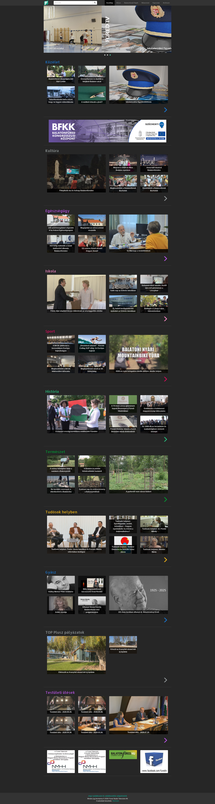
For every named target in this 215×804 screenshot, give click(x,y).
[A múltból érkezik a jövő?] (92, 106)
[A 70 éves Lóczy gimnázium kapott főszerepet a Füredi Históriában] (123, 414)
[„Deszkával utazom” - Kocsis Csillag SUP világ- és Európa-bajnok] (92, 354)
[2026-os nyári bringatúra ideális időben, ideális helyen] (138, 375)
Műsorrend (145, 3)
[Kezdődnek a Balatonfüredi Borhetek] (154, 194)
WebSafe (115, 801)
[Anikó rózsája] (61, 616)
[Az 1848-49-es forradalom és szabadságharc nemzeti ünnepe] (154, 435)
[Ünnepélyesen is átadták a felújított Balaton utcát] (92, 85)
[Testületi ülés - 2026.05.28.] (92, 715)
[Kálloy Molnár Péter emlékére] (61, 595)
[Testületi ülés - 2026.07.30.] (138, 736)
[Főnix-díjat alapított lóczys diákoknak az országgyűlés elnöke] (76, 314)
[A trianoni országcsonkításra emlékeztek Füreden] (76, 435)
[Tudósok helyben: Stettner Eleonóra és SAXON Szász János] (123, 555)
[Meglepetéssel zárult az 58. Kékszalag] (92, 375)
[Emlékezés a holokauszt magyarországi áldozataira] (154, 414)
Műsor (118, 3)
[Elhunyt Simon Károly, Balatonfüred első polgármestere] (92, 616)
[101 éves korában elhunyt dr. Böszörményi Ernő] (138, 616)
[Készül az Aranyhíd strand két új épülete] (123, 655)
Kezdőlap (109, 3)
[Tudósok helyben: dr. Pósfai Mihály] (154, 535)
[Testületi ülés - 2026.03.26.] (92, 736)
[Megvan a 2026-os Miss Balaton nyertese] (123, 174)
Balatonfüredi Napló (131, 3)
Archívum (166, 3)
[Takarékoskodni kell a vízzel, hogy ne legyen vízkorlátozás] (61, 106)
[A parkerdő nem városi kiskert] (138, 495)
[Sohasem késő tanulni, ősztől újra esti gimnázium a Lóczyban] (154, 294)
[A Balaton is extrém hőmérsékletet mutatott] (92, 475)
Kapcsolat (156, 3)
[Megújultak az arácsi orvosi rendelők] (92, 234)
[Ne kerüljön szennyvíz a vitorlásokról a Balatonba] (61, 495)
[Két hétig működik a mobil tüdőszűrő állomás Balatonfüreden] (61, 254)
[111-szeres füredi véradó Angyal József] (92, 254)
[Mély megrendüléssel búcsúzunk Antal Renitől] (92, 595)
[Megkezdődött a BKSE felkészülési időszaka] (61, 375)
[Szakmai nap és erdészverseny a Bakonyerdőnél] (92, 495)
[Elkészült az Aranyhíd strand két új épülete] (76, 676)
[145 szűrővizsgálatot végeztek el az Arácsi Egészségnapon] (61, 234)
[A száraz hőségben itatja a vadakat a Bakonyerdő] (61, 475)
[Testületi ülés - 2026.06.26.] (61, 715)
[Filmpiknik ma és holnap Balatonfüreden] (76, 194)
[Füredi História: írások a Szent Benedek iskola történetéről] (123, 435)
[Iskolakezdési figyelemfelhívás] (138, 105)
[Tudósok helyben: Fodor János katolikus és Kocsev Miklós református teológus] (76, 555)
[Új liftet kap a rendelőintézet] (138, 254)
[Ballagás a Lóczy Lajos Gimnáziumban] (154, 315)
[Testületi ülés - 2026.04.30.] (61, 736)
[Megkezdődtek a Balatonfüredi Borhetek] (123, 194)
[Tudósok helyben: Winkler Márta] (154, 555)
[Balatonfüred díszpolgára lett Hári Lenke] (61, 85)
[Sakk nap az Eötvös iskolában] (123, 294)
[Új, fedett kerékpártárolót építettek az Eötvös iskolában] (123, 315)
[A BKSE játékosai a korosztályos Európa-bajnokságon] (61, 354)
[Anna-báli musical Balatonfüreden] (154, 174)
